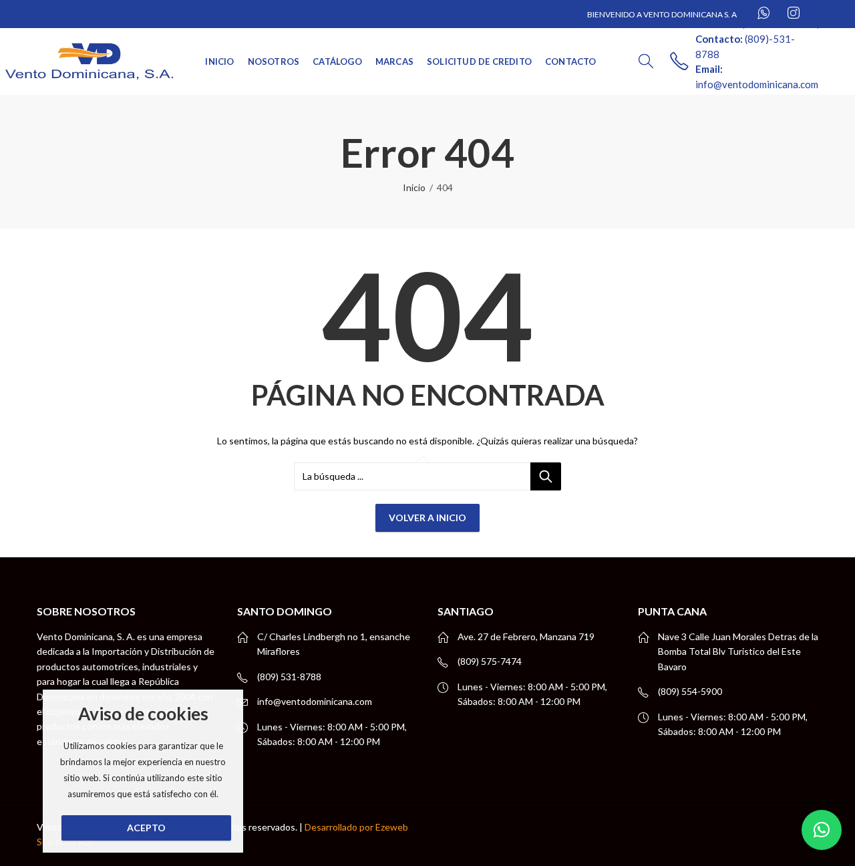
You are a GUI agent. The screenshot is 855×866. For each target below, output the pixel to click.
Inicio (414, 187)
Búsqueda (545, 476)
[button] (822, 830)
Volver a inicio (427, 517)
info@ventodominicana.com (314, 701)
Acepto (146, 827)
